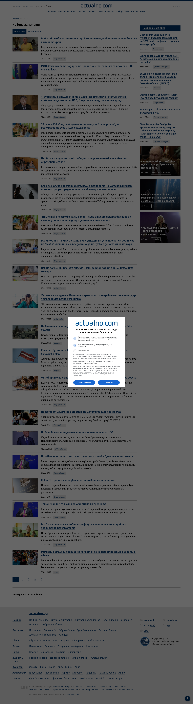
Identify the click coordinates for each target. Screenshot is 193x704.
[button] (96, 350)
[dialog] (96, 352)
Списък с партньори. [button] (90, 363)
